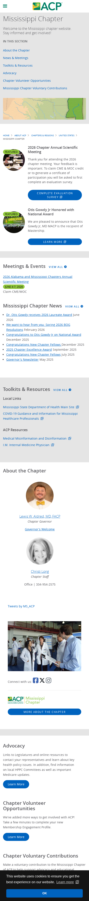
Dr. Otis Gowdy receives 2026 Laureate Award (39, 315)
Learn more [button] (65, 882)
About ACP (20, 135)
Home (6, 135)
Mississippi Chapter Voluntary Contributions (35, 88)
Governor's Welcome (40, 529)
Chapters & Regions (42, 135)
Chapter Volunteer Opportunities (27, 80)
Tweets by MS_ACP (21, 606)
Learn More (53, 241)
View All (56, 267)
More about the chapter (44, 712)
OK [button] (44, 893)
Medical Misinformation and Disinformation (35, 438)
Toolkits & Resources (18, 65)
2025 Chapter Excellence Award (29, 349)
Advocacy (9, 73)
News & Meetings (15, 58)
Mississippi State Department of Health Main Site (38, 407)
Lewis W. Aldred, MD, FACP (39, 516)
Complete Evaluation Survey (55, 195)
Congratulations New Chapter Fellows (34, 344)
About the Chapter (16, 50)
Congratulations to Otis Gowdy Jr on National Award (43, 335)
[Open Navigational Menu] (5, 6)
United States (66, 135)
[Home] (47, 6)
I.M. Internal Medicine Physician (26, 445)
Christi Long (40, 571)
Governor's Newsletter (22, 359)
